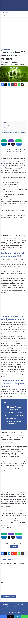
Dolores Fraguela (6, 62)
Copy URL (14, 546)
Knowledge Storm (14, 427)
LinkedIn (4, 144)
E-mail (3, 588)
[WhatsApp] (19, 84)
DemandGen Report (10, 189)
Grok (13, 144)
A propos (9, 608)
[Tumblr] (12, 84)
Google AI (19, 144)
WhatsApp (18, 140)
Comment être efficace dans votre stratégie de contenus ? (14, 133)
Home (5, 608)
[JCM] (6, 12)
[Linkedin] (9, 84)
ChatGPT (4, 140)
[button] (1, 52)
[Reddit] (15, 553)
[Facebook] (2, 84)
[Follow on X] (9, 62)
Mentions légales (16, 608)
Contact (22, 608)
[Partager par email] (22, 84)
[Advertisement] (14, 33)
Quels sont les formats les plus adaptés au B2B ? (13, 126)
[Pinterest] (15, 84)
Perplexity (11, 140)
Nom (2, 582)
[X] (5, 84)
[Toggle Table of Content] (24, 123)
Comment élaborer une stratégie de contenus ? (12, 129)
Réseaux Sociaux (5, 49)
